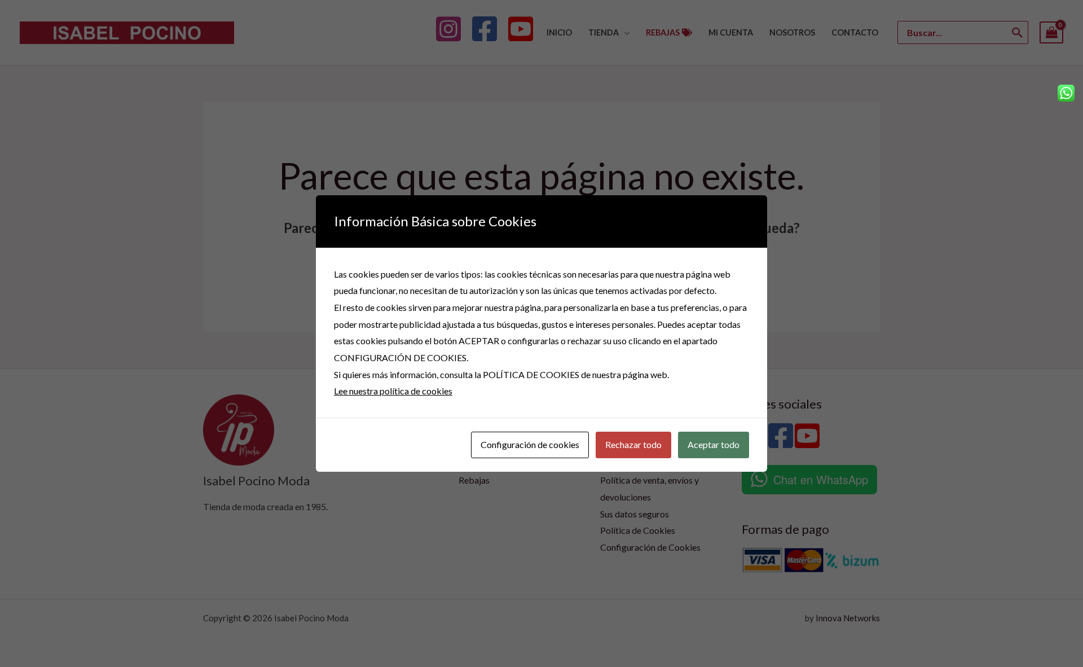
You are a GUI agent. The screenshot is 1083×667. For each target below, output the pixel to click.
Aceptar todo (713, 444)
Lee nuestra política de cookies (393, 390)
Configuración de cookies (530, 444)
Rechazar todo (633, 444)
